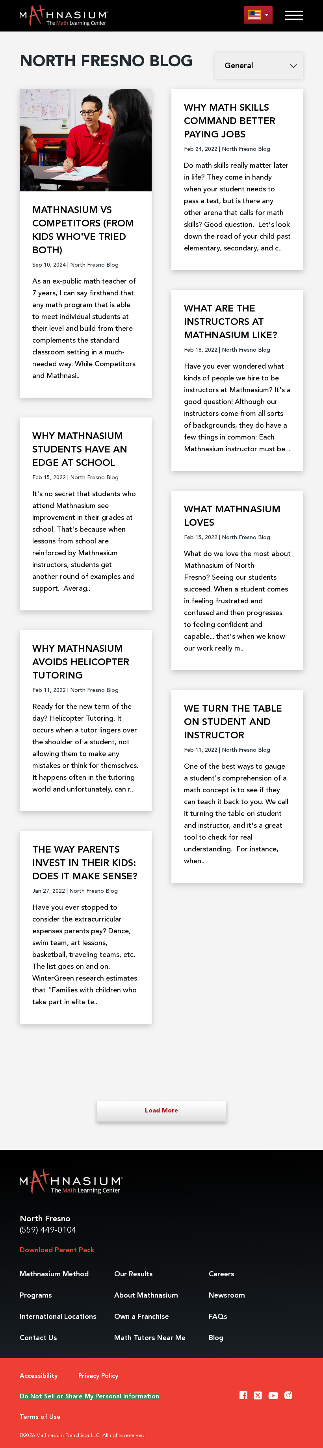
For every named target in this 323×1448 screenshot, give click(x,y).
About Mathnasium (146, 1295)
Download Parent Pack (57, 1250)
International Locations (58, 1316)
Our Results (133, 1274)
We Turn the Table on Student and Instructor (233, 723)
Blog (216, 1338)
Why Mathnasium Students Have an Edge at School (79, 450)
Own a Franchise (141, 1316)
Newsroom (227, 1295)
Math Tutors (150, 1338)
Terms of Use (40, 1417)
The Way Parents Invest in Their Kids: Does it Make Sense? (84, 863)
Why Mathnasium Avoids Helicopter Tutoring (80, 663)
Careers (221, 1274)
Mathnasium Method (54, 1274)
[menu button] (258, 14)
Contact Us (38, 1338)
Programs (36, 1295)
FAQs (218, 1316)
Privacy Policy (98, 1376)
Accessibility (39, 1376)
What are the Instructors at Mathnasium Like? (230, 322)
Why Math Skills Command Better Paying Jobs (229, 122)
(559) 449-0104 (48, 1230)
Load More (161, 1111)
